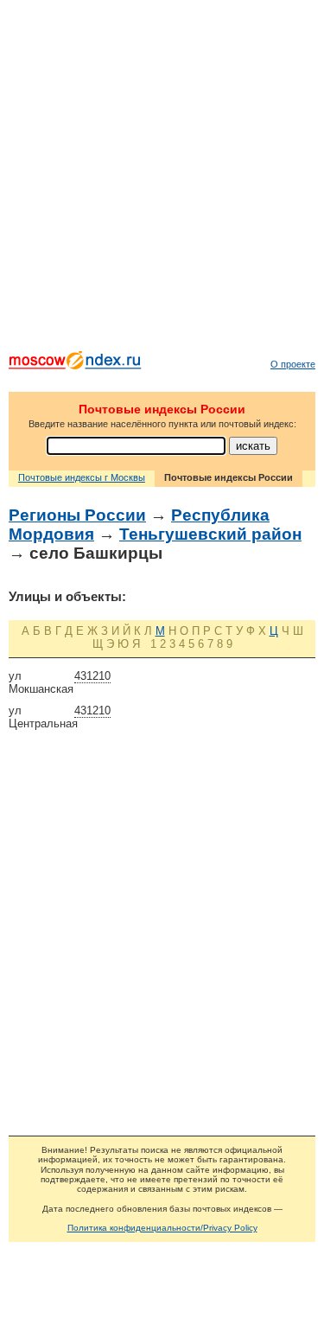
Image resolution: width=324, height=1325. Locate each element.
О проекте (292, 364)
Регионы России (77, 515)
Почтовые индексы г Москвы (81, 477)
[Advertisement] (162, 179)
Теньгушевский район (210, 534)
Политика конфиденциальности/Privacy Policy (162, 1227)
